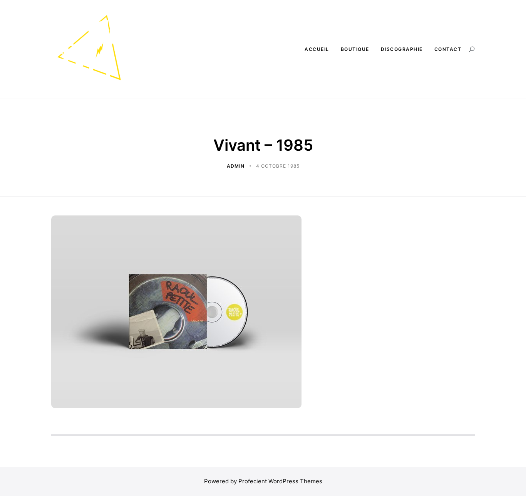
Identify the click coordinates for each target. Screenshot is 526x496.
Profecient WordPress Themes (280, 481)
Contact (448, 49)
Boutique (355, 49)
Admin (236, 166)
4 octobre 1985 (278, 166)
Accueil (317, 49)
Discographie (402, 49)
